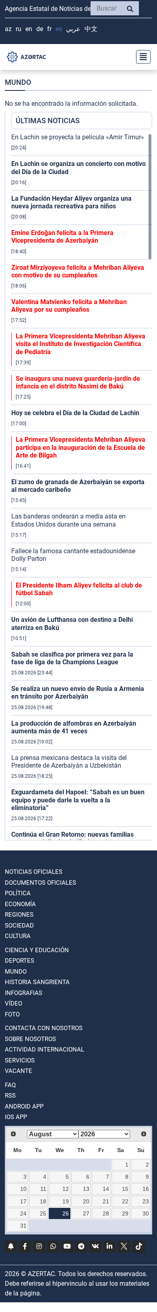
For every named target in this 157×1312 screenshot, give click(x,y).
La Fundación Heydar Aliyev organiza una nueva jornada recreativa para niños (71, 202)
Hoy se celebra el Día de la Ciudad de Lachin (75, 413)
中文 (91, 29)
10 (23, 1189)
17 (23, 1201)
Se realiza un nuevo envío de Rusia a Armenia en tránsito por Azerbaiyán (77, 692)
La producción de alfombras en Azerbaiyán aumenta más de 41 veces (73, 727)
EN (28, 29)
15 (125, 1189)
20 (86, 1201)
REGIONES (19, 914)
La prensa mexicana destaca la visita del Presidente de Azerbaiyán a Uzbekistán (69, 761)
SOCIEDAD (19, 925)
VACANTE (18, 1071)
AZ (8, 29)
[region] (81, 486)
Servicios (20, 1060)
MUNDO (16, 971)
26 (65, 1213)
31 (23, 1225)
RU (18, 29)
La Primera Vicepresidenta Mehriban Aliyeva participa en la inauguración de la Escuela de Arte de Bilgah (80, 447)
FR (49, 29)
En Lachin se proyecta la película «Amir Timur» (77, 137)
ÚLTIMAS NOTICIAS (48, 120)
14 (106, 1189)
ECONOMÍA (20, 904)
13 (86, 1189)
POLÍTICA (18, 893)
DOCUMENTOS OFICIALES (40, 882)
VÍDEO (13, 1003)
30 (146, 1213)
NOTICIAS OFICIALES (33, 871)
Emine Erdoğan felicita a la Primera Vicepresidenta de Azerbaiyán (62, 236)
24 (23, 1213)
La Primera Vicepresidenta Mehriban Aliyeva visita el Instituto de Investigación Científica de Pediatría (80, 343)
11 (43, 1189)
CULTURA (18, 936)
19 (65, 1201)
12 (65, 1189)
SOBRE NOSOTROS (30, 1039)
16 (146, 1189)
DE (39, 29)
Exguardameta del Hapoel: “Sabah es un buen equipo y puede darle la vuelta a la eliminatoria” (78, 799)
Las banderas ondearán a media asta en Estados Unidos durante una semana (68, 520)
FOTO (12, 1014)
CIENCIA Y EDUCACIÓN (37, 950)
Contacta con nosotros (44, 1028)
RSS (10, 1095)
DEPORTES (19, 960)
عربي (73, 29)
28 (106, 1213)
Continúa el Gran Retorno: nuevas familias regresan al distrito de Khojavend (72, 838)
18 (43, 1201)
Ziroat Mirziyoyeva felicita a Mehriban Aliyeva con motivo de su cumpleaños (77, 271)
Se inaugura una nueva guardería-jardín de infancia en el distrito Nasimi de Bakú (78, 382)
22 (125, 1201)
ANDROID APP (24, 1106)
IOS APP (16, 1117)
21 (106, 1201)
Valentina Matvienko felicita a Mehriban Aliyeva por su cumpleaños (69, 305)
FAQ (10, 1085)
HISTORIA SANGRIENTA (37, 982)
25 (43, 1213)
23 (146, 1201)
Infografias (23, 993)
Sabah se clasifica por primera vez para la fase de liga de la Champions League (72, 658)
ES (59, 29)
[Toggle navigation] (141, 57)
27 (86, 1213)
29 (125, 1213)
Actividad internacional (44, 1049)
